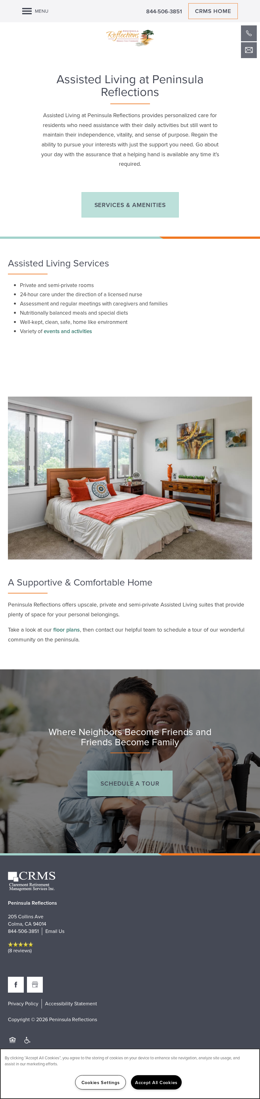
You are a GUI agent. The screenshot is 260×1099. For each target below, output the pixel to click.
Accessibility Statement (71, 1003)
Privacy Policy (23, 1003)
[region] (130, 1074)
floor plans (66, 629)
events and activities (68, 331)
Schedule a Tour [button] (130, 783)
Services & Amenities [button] (130, 204)
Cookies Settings (100, 1082)
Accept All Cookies (156, 1082)
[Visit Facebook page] (16, 985)
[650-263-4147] (249, 33)
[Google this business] (35, 985)
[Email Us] (249, 50)
